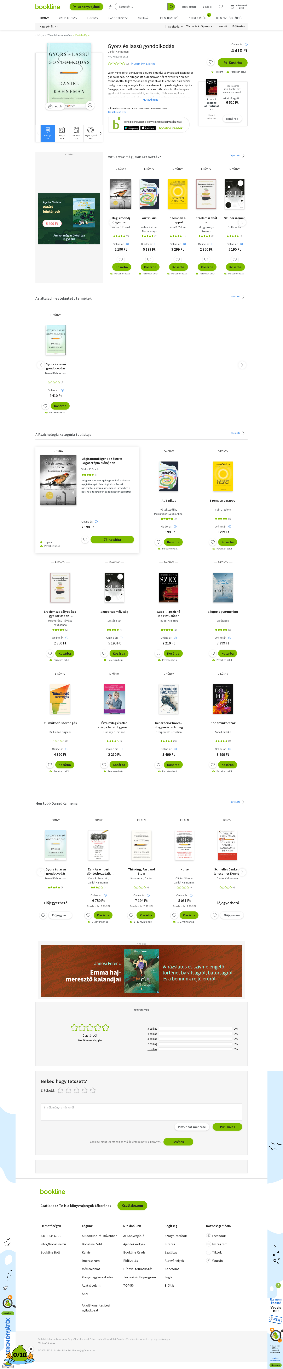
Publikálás (227, 1127)
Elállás (169, 1285)
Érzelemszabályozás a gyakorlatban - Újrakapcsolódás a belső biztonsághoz (206, 220)
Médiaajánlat (91, 1269)
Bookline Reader (135, 1252)
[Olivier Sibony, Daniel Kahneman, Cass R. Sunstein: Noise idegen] (184, 845)
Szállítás (171, 1252)
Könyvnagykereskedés (97, 1277)
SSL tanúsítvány (46, 1343)
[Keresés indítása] (171, 6)
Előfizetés (238, 26)
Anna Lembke (223, 732)
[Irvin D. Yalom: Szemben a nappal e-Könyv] (177, 194)
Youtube (218, 1260)
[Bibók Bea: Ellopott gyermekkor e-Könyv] (223, 587)
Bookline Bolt (50, 1252)
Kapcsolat (172, 1269)
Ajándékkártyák (134, 1244)
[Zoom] (90, 105)
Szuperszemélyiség (234, 218)
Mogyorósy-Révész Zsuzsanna (206, 231)
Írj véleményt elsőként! (143, 63)
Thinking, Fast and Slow (141, 871)
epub (58, 106)
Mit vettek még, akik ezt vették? (134, 157)
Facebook (219, 1236)
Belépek (207, 6)
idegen (141, 820)
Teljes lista (235, 155)
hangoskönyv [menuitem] (118, 18)
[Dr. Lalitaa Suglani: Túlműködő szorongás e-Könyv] (60, 699)
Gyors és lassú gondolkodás (56, 366)
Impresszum (91, 1260)
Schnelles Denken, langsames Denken (227, 871)
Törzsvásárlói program (200, 26)
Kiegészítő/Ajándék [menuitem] (229, 18)
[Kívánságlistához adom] (210, 62)
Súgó (168, 1277)
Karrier (87, 1252)
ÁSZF (85, 1294)
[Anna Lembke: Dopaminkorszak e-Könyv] (223, 699)
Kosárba (235, 62)
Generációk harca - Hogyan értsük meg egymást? (169, 725)
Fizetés (170, 1244)
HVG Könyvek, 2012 (118, 56)
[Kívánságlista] (221, 6)
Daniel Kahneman (55, 373)
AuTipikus (149, 218)
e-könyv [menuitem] (92, 18)
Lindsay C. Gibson (114, 732)
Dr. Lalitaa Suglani (60, 732)
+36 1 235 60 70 (50, 1236)
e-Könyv (121, 169)
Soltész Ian (235, 227)
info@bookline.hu (53, 1244)
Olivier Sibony (184, 878)
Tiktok (217, 1252)
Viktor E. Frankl (121, 227)
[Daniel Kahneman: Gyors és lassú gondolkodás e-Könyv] (69, 75)
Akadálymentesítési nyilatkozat (96, 1307)
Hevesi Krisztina (169, 621)
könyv (56, 820)
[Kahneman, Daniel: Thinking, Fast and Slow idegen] (142, 845)
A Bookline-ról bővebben (99, 1236)
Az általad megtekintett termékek (63, 298)
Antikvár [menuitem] (144, 18)
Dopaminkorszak (223, 723)
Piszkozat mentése (192, 1127)
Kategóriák (46, 26)
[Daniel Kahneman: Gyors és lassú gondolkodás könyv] (55, 845)
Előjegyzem (60, 915)
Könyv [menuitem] (44, 18)
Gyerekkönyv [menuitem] (68, 18)
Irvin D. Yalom (178, 227)
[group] (47, 133)
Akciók (223, 26)
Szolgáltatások (176, 1236)
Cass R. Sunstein (98, 878)
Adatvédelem (91, 1285)
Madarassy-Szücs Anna (168, 514)
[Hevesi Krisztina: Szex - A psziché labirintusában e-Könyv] (168, 587)
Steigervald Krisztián (169, 732)
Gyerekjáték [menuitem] (199, 16)
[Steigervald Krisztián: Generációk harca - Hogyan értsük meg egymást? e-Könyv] (168, 699)
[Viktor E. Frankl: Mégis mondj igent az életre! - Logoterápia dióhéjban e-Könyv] (120, 194)
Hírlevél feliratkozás (137, 1269)
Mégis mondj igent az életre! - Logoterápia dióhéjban (121, 220)
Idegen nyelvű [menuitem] (169, 18)
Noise (184, 869)
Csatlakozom (132, 1205)
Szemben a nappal (178, 220)
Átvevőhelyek (174, 1260)
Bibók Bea (223, 621)
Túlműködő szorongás (60, 723)
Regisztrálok (189, 6)
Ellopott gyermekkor (223, 611)
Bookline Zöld (92, 1244)
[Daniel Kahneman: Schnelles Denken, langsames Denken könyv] (227, 845)
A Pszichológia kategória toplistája (63, 434)
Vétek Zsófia (149, 227)
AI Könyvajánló (89, 7)
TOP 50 (128, 1285)
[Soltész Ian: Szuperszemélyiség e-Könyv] (234, 194)
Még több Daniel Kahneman (57, 803)
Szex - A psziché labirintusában (168, 613)
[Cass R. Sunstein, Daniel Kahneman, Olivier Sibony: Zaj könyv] (98, 845)
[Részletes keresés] (110, 6)
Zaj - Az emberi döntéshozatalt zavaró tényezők (98, 871)
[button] (100, 133)
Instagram (219, 1244)
